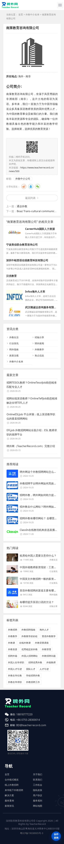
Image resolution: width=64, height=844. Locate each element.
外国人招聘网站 (29, 655)
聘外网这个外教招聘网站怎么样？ (39, 472)
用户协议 (37, 795)
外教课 (11, 642)
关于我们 (37, 774)
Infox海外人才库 (35, 291)
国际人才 (30, 668)
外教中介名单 (32, 14)
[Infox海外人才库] (14, 295)
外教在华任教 (15, 675)
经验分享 (39, 337)
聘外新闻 (39, 343)
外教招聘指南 (28, 629)
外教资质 (12, 649)
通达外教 (22, 206)
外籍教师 (51, 662)
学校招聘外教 (33, 675)
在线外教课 (25, 642)
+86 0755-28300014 (28, 720)
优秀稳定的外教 (29, 649)
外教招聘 (12, 629)
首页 (20, 14)
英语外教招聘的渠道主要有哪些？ (39, 590)
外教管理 (46, 649)
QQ (30, 186)
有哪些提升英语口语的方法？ (37, 602)
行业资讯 (14, 343)
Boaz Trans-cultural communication (39, 211)
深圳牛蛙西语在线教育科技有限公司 (27, 260)
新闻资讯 (9, 805)
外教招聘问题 (49, 655)
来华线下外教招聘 (14, 790)
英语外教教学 (49, 636)
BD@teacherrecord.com (31, 725)
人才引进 (44, 668)
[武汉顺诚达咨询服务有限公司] (14, 311)
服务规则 (37, 800)
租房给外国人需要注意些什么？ (38, 555)
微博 (23, 186)
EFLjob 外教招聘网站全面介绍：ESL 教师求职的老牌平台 (32, 432)
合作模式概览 (12, 779)
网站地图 (37, 805)
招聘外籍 (12, 655)
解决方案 (9, 795)
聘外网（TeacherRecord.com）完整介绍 (31, 446)
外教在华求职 (15, 682)
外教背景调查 (42, 642)
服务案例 (9, 800)
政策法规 (14, 355)
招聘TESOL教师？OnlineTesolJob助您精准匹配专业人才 (32, 385)
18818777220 (24, 714)
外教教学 (39, 349)
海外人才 (44, 629)
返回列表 (30, 198)
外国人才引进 (15, 668)
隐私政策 (37, 790)
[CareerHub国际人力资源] (14, 233)
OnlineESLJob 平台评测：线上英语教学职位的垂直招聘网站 (31, 416)
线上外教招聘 (12, 784)
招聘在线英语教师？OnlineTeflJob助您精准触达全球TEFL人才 (32, 400)
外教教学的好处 (29, 636)
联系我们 (37, 779)
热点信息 (39, 355)
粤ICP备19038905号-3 (31, 833)
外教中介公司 (22, 178)
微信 (37, 186)
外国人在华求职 (16, 662)
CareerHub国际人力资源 (40, 229)
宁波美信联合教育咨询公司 (22, 244)
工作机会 (37, 784)
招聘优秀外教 (35, 662)
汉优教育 (11, 276)
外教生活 (14, 337)
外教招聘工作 (33, 682)
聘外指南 (14, 349)
